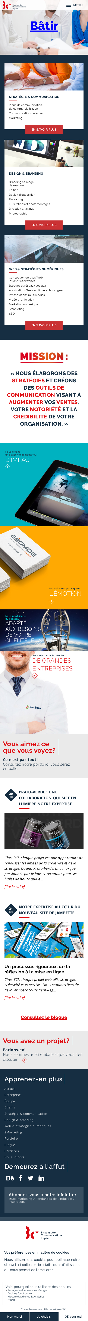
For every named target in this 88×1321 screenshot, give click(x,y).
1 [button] (28, 51)
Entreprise (12, 1095)
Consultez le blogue (44, 1017)
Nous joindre (14, 1157)
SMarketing (13, 1132)
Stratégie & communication (34, 97)
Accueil (10, 1089)
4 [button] (59, 51)
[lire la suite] (14, 886)
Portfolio (11, 1138)
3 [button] (49, 51)
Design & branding (26, 173)
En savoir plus (44, 129)
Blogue (9, 1145)
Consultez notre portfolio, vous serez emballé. (36, 766)
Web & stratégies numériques (36, 269)
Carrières (11, 1151)
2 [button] (39, 51)
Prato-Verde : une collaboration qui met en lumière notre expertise (47, 797)
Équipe (9, 1101)
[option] (44, 27)
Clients (9, 1107)
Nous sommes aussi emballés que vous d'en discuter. (43, 1057)
